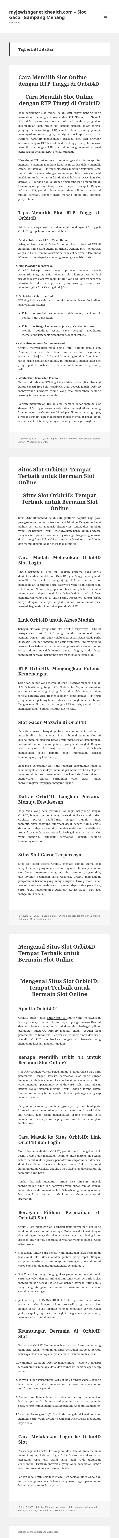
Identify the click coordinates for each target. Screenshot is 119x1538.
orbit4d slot (46, 1510)
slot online (62, 147)
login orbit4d (84, 438)
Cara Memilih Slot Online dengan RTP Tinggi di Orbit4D (58, 80)
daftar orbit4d (69, 438)
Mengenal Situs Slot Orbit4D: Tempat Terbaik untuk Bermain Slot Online (57, 953)
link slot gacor (69, 915)
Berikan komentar (39, 441)
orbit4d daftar (84, 915)
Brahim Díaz (50, 915)
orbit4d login (32, 1510)
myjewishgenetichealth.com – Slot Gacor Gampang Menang (47, 14)
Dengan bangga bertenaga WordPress (38, 1531)
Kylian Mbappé (49, 438)
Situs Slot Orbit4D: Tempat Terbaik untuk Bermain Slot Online (56, 476)
